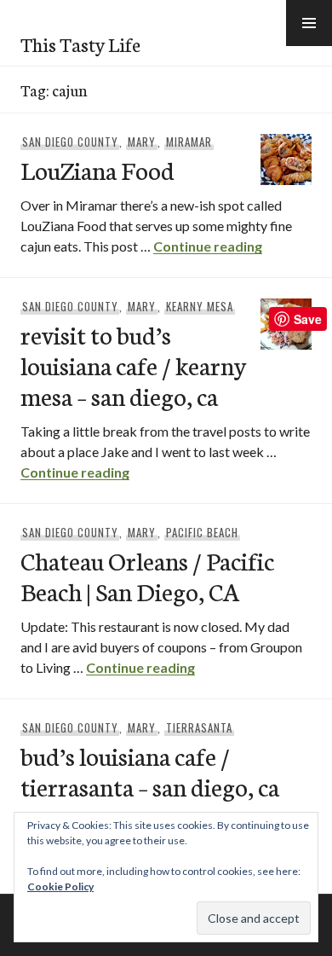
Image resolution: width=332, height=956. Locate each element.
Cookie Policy (60, 886)
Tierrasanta (199, 727)
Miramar (189, 141)
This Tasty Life (80, 43)
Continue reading (207, 246)
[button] (309, 23)
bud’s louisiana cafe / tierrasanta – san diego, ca (149, 770)
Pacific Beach (202, 532)
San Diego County (70, 141)
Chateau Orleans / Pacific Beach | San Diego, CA (147, 575)
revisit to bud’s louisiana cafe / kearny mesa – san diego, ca (133, 364)
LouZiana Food (97, 169)
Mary (142, 141)
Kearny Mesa (199, 306)
